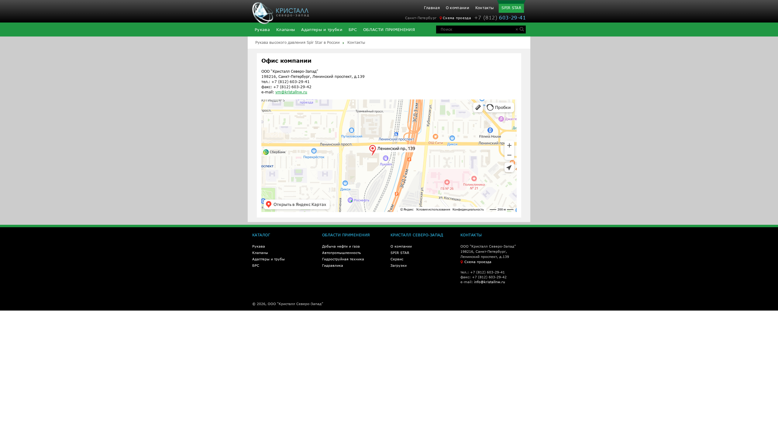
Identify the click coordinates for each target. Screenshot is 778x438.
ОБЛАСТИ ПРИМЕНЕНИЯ (389, 30)
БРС (353, 30)
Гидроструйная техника (343, 259)
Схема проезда (457, 18)
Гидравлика (332, 265)
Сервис (397, 259)
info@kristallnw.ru (489, 282)
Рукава (262, 30)
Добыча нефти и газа (341, 246)
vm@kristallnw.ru (291, 92)
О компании (457, 8)
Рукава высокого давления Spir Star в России (297, 42)
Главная (432, 8)
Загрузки (399, 265)
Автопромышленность (341, 253)
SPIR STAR (511, 7)
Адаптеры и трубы (268, 259)
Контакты (484, 8)
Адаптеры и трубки (321, 30)
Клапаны (285, 30)
